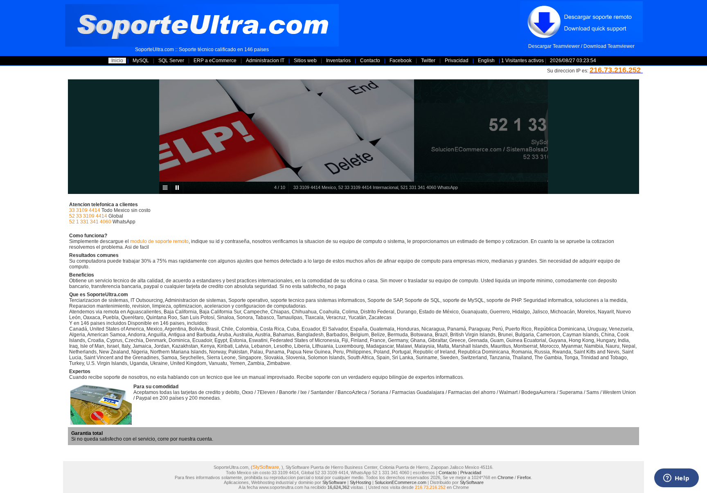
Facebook (401, 60)
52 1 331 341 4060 (90, 222)
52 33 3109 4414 (88, 216)
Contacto (370, 60)
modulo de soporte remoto (159, 241)
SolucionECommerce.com (400, 482)
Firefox (524, 477)
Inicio (117, 60)
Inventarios (338, 60)
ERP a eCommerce (215, 60)
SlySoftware (265, 467)
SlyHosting (360, 482)
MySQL (141, 60)
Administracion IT (265, 60)
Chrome (505, 477)
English (486, 60)
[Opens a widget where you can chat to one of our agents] (676, 478)
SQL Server (171, 60)
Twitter (428, 60)
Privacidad (456, 60)
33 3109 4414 (84, 210)
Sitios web (305, 60)
